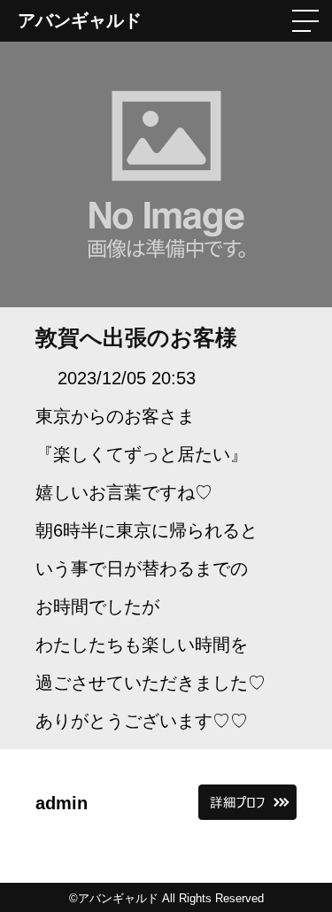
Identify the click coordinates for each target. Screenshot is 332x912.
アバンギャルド (80, 20)
